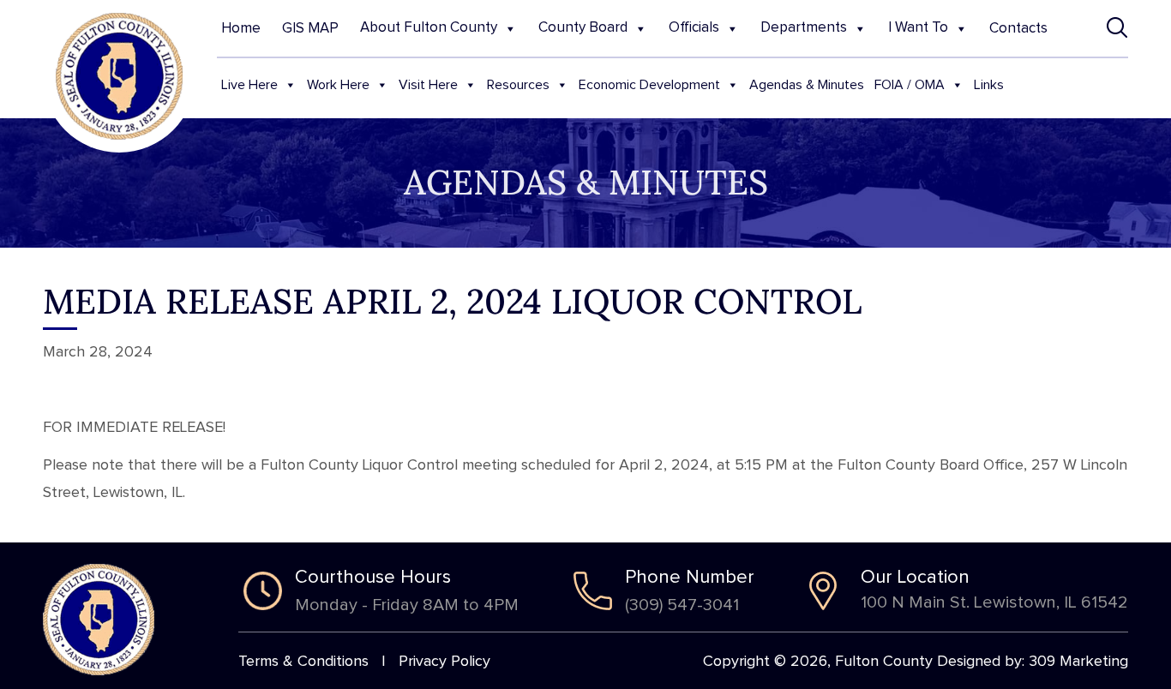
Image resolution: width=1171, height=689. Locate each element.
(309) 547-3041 (682, 605)
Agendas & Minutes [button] (806, 85)
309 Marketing (1078, 661)
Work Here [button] (338, 85)
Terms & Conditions (303, 661)
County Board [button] (583, 28)
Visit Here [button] (428, 85)
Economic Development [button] (649, 85)
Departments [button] (803, 28)
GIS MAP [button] (310, 28)
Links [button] (989, 85)
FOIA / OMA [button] (909, 85)
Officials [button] (694, 28)
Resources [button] (518, 85)
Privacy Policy (444, 661)
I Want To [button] (918, 28)
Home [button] (241, 28)
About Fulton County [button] (428, 28)
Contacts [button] (1018, 28)
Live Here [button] (249, 85)
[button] (1117, 28)
